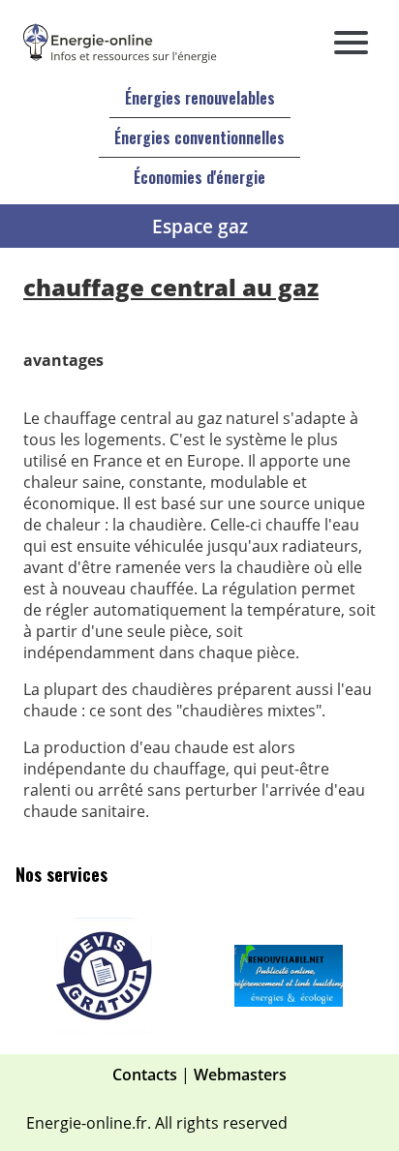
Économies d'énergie (199, 177)
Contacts (144, 1074)
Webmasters (240, 1074)
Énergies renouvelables (200, 97)
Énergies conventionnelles (199, 137)
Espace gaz (200, 226)
